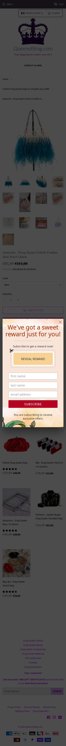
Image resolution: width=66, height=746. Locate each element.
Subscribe (33, 404)
